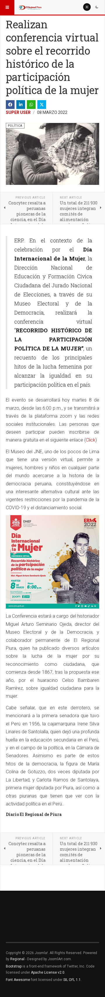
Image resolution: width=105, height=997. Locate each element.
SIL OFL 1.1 (72, 980)
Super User (18, 112)
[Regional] (29, 7)
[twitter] (41, 104)
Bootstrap (14, 966)
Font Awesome (18, 980)
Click (90, 440)
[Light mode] (87, 7)
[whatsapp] (31, 104)
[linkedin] (20, 104)
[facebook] (10, 104)
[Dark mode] (97, 7)
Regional (17, 959)
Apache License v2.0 (47, 972)
